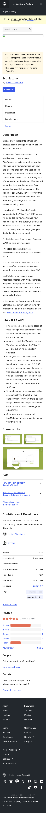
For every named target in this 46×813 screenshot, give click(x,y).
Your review (8, 648)
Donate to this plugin (12, 690)
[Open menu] (42, 4)
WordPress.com (11, 750)
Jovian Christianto (14, 82)
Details (8, 99)
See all (40, 648)
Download (8, 89)
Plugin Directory (9, 11)
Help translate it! (29, 21)
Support (9, 126)
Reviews (9, 106)
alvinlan (11, 543)
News (5, 710)
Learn (5, 728)
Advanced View (10, 604)
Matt (6, 754)
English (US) (38, 586)
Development (11, 119)
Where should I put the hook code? (11, 503)
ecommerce (31, 592)
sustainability (32, 597)
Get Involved (30, 728)
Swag (28, 741)
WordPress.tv (10, 741)
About (5, 706)
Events (27, 732)
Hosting (6, 715)
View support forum (12, 667)
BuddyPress (9, 763)
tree (40, 597)
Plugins (27, 715)
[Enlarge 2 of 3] (40, 437)
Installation (10, 112)
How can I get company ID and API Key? (14, 484)
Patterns (28, 719)
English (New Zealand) (19, 775)
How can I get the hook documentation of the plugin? (16, 493)
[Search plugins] (29, 29)
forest (40, 592)
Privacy (6, 719)
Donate (29, 737)
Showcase (29, 706)
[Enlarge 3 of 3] (40, 450)
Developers (8, 737)
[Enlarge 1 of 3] (18, 437)
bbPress (8, 759)
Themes (28, 710)
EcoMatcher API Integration (20, 312)
